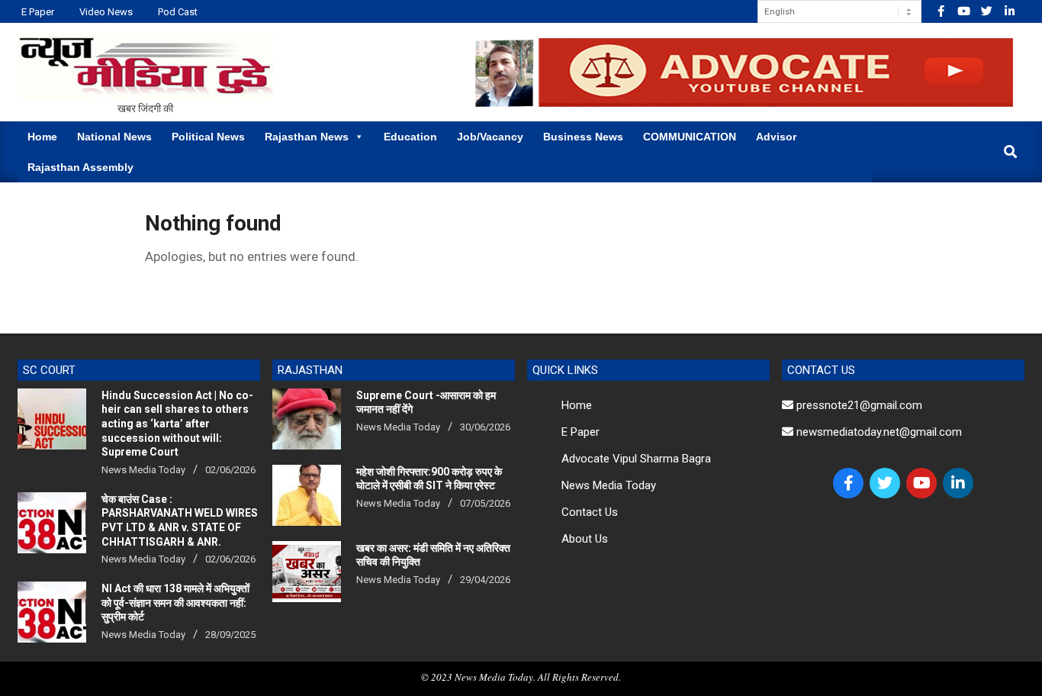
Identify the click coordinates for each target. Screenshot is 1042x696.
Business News (583, 136)
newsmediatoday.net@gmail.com (877, 432)
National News (114, 136)
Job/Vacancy (490, 136)
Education (410, 136)
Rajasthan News (307, 136)
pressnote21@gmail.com (857, 405)
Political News (208, 136)
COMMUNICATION (689, 136)
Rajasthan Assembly (80, 167)
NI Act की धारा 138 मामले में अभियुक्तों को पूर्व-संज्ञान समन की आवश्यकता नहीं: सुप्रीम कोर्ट (175, 602)
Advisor (776, 136)
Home (42, 136)
